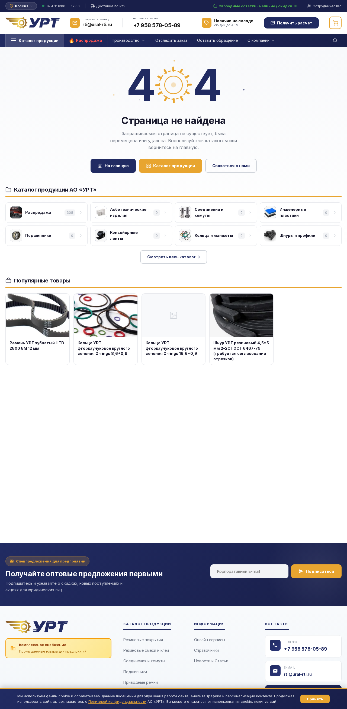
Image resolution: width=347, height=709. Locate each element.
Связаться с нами (231, 165)
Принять (315, 699)
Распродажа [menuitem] (89, 40)
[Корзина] (335, 23)
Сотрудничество (327, 6)
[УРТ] (32, 22)
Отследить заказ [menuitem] (171, 40)
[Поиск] (335, 40)
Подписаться (320, 571)
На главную (117, 165)
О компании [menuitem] (258, 40)
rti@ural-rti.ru (298, 674)
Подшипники (135, 671)
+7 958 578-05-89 (157, 25)
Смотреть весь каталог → (173, 257)
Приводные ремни (140, 682)
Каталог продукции (39, 40)
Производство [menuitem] (126, 40)
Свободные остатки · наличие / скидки (255, 6)
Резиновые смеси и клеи (146, 650)
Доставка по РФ (110, 6)
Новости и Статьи (211, 661)
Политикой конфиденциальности (117, 701)
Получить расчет (294, 23)
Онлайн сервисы (209, 639)
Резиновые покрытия (143, 639)
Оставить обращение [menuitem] (217, 40)
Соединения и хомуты (144, 661)
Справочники (206, 650)
